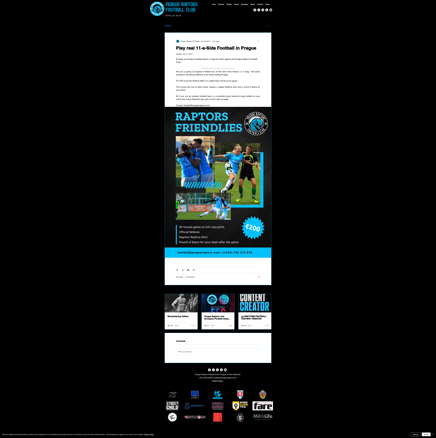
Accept (426, 434)
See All (268, 290)
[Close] (433, 434)
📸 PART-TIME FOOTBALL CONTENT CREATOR (254, 317)
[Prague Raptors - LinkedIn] (266, 10)
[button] (268, 26)
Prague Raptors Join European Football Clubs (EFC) (216, 317)
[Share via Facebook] (177, 270)
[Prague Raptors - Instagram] (262, 10)
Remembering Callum (177, 316)
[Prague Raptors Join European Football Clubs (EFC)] (218, 303)
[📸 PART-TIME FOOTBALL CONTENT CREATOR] (254, 303)
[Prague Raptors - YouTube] (270, 10)
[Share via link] (194, 270)
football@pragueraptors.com (225, 378)
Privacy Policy (217, 381)
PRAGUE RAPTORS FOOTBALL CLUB (182, 7)
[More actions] (258, 41)
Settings (416, 434)
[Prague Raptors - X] (258, 10)
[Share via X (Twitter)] (183, 270)
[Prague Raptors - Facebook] (254, 10)
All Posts (168, 26)
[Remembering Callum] (181, 303)
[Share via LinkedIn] (188, 270)
